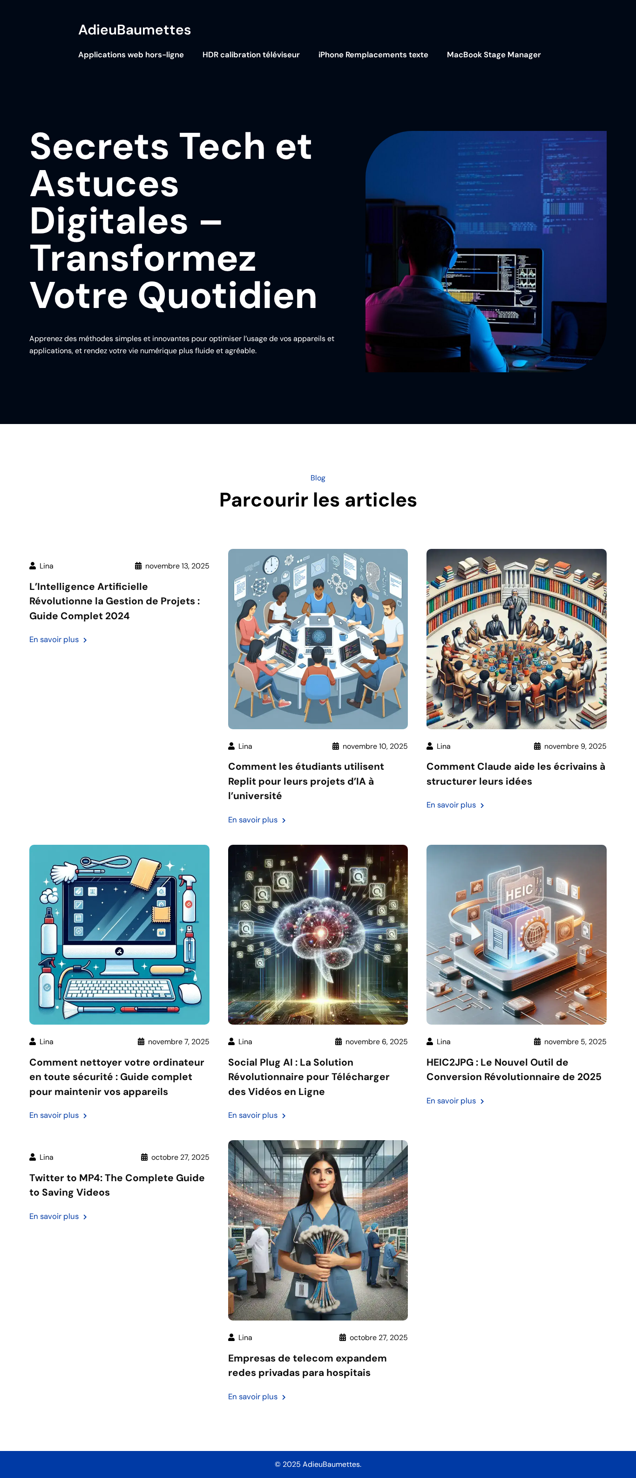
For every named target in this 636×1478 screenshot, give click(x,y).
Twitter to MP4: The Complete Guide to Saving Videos (117, 1185)
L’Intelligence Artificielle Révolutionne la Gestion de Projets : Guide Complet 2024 (114, 601)
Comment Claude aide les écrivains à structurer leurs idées (515, 774)
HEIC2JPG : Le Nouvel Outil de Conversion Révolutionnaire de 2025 (514, 1070)
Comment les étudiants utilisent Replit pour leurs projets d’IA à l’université (306, 781)
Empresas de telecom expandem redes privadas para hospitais (307, 1366)
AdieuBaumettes (134, 30)
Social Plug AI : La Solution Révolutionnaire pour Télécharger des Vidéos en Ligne (309, 1077)
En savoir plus (58, 640)
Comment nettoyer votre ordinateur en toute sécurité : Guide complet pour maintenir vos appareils (116, 1077)
